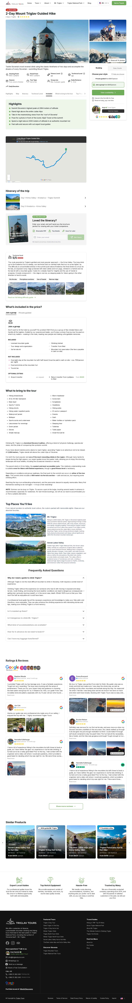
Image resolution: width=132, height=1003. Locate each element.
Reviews (50, 998)
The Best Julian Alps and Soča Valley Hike (56, 942)
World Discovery (26, 989)
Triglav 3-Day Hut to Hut (51, 928)
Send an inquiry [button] (113, 111)
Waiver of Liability (91, 998)
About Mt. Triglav (92, 928)
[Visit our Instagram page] (13, 943)
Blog (89, 3)
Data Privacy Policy (76, 998)
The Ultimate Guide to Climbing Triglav (99, 931)
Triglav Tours (20, 998)
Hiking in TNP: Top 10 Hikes (95, 923)
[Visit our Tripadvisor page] (18, 943)
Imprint (114, 998)
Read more (10, 695)
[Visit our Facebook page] (7, 943)
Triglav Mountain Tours (50, 951)
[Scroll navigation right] (84, 94)
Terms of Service (61, 998)
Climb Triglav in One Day (51, 925)
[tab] (99, 68)
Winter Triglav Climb (49, 931)
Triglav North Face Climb (51, 934)
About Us (89, 942)
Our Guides (90, 945)
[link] (21, 961)
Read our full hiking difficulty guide (20, 297)
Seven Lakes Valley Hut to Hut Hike (54, 939)
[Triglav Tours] (21, 921)
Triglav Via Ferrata (92, 934)
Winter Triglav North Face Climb (53, 937)
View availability (107, 93)
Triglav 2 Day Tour (49, 923)
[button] (23, 17)
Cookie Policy (104, 998)
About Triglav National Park (95, 925)
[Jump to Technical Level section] (84, 74)
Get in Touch (119, 3)
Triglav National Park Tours (52, 953)
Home (29, 3)
